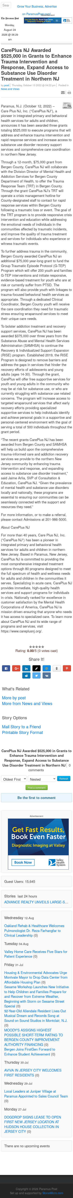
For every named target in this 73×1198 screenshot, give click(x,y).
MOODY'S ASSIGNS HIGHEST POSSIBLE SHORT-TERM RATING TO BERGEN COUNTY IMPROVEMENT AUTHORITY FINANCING (33, 1037)
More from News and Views (27, 703)
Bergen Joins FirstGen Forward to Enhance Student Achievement (29, 1052)
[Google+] (16, 668)
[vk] (47, 675)
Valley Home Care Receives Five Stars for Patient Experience (35, 954)
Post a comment (36, 787)
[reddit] (26, 675)
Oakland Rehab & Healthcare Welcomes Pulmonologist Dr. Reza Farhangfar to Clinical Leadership (34, 930)
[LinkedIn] (26, 668)
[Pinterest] (67, 668)
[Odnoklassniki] (57, 668)
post (6, 85)
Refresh (63, 778)
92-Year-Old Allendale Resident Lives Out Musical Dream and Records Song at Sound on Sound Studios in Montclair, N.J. (36, 1015)
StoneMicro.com (52, 1193)
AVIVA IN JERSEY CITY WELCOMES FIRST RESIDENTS (32, 1073)
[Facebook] (6, 668)
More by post (14, 698)
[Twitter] (36, 675)
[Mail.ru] (47, 668)
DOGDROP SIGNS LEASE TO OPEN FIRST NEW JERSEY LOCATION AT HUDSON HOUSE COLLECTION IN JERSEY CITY (32, 1124)
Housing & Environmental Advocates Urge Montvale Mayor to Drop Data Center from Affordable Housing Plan (36, 977)
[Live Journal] (36, 668)
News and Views (10, 89)
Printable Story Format (22, 732)
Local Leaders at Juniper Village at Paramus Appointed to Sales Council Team (36, 1094)
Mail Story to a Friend (21, 726)
